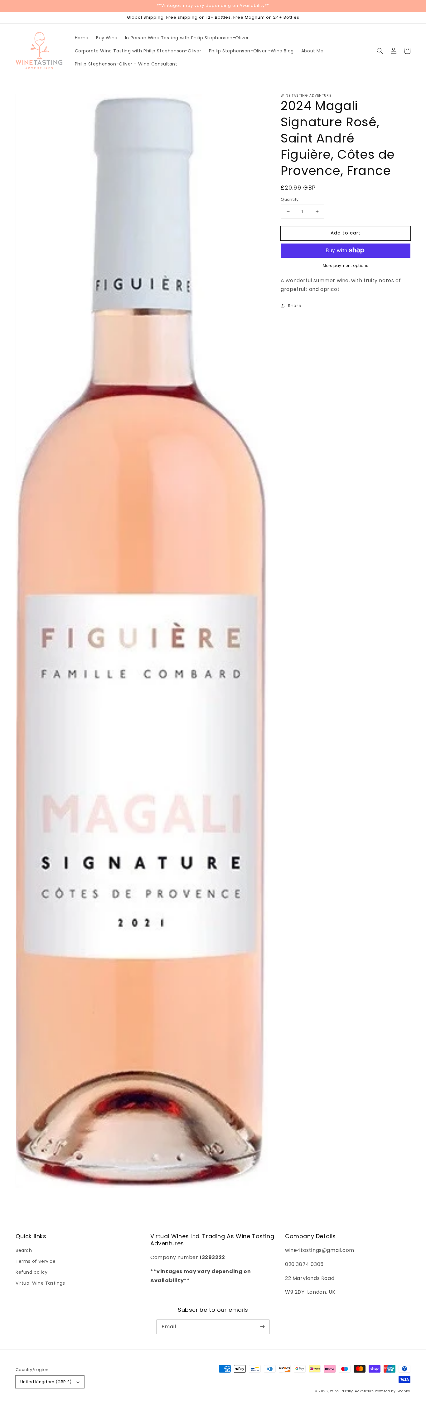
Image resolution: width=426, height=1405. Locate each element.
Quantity (289, 199)
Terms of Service (36, 1261)
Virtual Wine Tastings (40, 1283)
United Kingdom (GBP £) (46, 1382)
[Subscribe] (262, 1327)
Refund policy (32, 1272)
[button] (380, 51)
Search (24, 1250)
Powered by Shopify (392, 1391)
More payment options (346, 265)
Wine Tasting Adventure (352, 1391)
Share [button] (294, 305)
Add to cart (346, 232)
